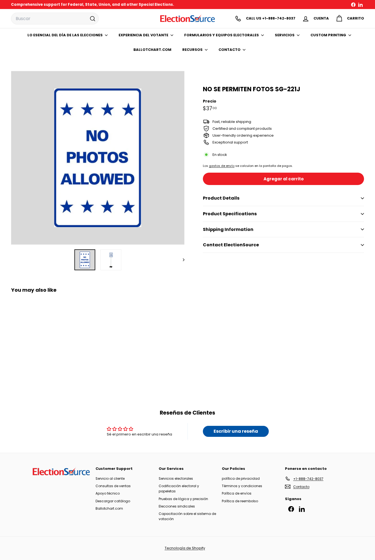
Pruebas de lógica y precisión (183, 498)
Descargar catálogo (113, 501)
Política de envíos (236, 493)
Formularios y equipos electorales (222, 35)
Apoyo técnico (108, 493)
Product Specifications (230, 214)
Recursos (192, 49)
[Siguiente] (181, 260)
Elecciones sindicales (177, 506)
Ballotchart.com (109, 508)
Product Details (221, 198)
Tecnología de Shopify (185, 548)
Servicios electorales (176, 478)
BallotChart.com (152, 49)
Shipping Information (228, 229)
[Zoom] (97, 157)
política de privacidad (241, 478)
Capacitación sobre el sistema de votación (187, 516)
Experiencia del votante (144, 35)
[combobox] (55, 19)
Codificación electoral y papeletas (179, 488)
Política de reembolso (240, 501)
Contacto (230, 49)
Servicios (285, 35)
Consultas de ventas (113, 486)
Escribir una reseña (236, 431)
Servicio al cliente (110, 478)
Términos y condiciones (242, 486)
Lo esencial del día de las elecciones (65, 35)
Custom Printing (328, 35)
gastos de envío (221, 166)
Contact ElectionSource (231, 245)
